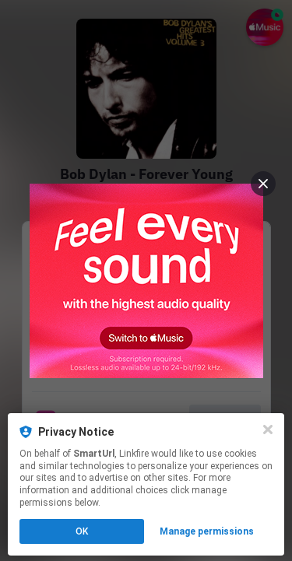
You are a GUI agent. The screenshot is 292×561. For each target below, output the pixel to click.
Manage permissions (207, 531)
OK (82, 531)
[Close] (267, 429)
